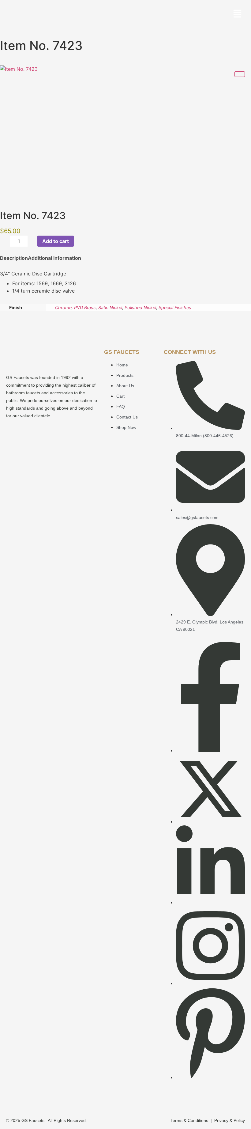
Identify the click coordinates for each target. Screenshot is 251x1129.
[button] (237, 14)
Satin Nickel (110, 307)
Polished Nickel (140, 307)
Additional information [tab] (54, 258)
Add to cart (55, 241)
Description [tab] (14, 258)
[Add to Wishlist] (80, 241)
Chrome (63, 307)
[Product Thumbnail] (239, 74)
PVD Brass (85, 307)
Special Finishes (175, 307)
